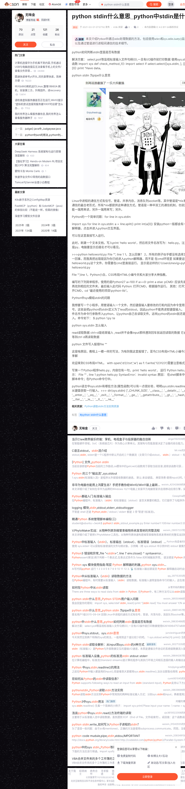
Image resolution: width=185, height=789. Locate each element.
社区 (41, 4)
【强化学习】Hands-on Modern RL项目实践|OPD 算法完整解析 (39, 163)
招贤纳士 (83, 772)
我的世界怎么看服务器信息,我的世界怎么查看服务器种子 (38, 115)
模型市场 (74, 4)
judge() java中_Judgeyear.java (43, 128)
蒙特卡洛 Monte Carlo (30, 171)
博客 (24, 4)
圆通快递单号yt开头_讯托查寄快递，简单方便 (38, 78)
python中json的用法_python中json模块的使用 (44, 135)
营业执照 (126, 784)
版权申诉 (102, 784)
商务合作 (94, 772)
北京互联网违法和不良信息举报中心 (88, 781)
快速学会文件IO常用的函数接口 (32, 176)
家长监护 (111, 781)
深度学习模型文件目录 (27, 215)
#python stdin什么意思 (93, 414)
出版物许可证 (114, 784)
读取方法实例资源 (102, 406)
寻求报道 (104, 772)
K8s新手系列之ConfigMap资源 (32, 199)
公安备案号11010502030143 (100, 777)
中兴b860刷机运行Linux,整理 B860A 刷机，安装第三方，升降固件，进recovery (38, 90)
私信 (52, 44)
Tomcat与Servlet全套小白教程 (32, 182)
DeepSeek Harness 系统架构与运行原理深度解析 (38, 153)
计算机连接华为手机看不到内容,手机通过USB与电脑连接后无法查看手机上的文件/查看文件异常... (38, 66)
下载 (33, 4)
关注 (94, 428)
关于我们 (72, 772)
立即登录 (147, 776)
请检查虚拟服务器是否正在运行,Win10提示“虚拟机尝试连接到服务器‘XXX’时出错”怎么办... (39, 104)
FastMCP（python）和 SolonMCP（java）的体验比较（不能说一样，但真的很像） (39, 207)
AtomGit (56, 4)
